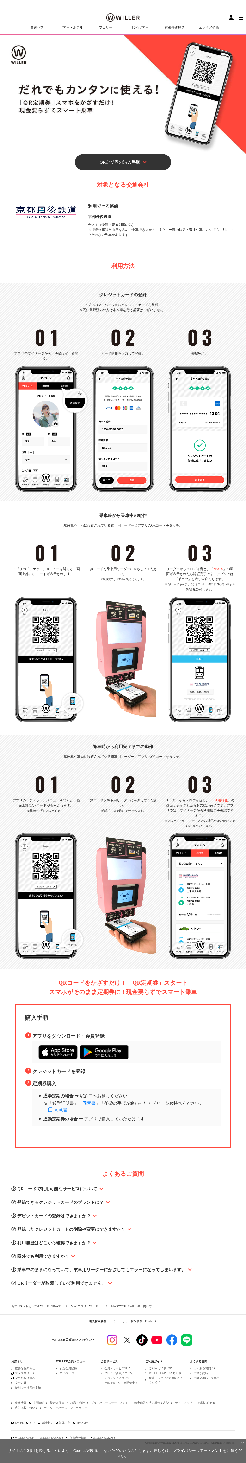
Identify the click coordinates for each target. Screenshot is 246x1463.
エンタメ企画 (209, 27)
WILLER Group (24, 1437)
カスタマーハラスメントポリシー (65, 1408)
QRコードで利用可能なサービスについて (57, 1188)
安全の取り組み (25, 1378)
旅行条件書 (57, 1402)
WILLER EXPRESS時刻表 (165, 1373)
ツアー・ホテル (71, 27)
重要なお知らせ (25, 1368)
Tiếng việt (82, 1422)
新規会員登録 (68, 1368)
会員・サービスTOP (117, 1368)
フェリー (105, 27)
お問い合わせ (206, 1402)
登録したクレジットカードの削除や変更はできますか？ (71, 1229)
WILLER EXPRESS (51, 1437)
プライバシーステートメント (109, 1402)
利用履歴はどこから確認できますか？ (54, 1242)
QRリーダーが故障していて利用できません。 (61, 1283)
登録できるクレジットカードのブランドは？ (60, 1202)
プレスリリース (25, 1373)
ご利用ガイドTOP (160, 1368)
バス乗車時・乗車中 (207, 1378)
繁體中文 (47, 1422)
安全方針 (20, 1383)
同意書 (89, 1103)
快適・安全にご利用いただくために (166, 1380)
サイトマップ (183, 1402)
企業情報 (20, 1402)
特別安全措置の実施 (28, 1388)
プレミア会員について (118, 1373)
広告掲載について (26, 1408)
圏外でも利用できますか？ (43, 1256)
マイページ (67, 1373)
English (19, 1422)
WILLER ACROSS (104, 1437)
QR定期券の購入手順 (120, 162)
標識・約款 (77, 1402)
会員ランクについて (117, 1378)
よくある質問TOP (205, 1368)
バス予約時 (201, 1373)
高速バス (37, 27)
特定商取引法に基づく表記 (151, 1402)
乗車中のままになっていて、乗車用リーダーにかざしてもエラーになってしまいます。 (101, 1269)
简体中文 (64, 1422)
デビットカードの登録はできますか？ (54, 1215)
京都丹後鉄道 (175, 27)
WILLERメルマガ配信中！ (121, 1383)
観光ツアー (140, 27)
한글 (32, 1422)
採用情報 (38, 1402)
